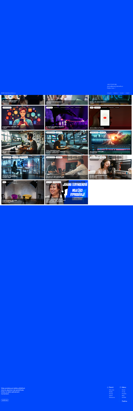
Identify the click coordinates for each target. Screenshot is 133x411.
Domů (123, 390)
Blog (123, 395)
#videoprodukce (103, 60)
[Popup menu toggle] (130, 2)
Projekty (124, 393)
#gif (21, 107)
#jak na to (22, 132)
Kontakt (124, 397)
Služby (91, 107)
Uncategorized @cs (50, 82)
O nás (123, 391)
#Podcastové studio (94, 60)
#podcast (80, 157)
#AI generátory (15, 107)
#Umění (48, 184)
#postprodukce (110, 132)
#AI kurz (30, 157)
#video (18, 82)
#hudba (72, 107)
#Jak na (14, 82)
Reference (112, 397)
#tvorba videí (111, 107)
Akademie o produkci (7, 82)
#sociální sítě (104, 107)
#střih (116, 132)
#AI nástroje (56, 107)
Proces (111, 393)
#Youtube (66, 82)
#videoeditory (30, 107)
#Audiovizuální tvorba (64, 107)
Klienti (111, 395)
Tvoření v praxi (49, 107)
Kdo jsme (111, 390)
